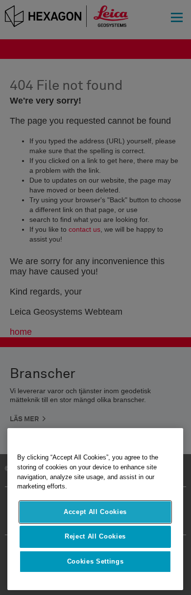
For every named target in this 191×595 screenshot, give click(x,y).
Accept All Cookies (95, 511)
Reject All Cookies (95, 536)
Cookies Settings (95, 561)
